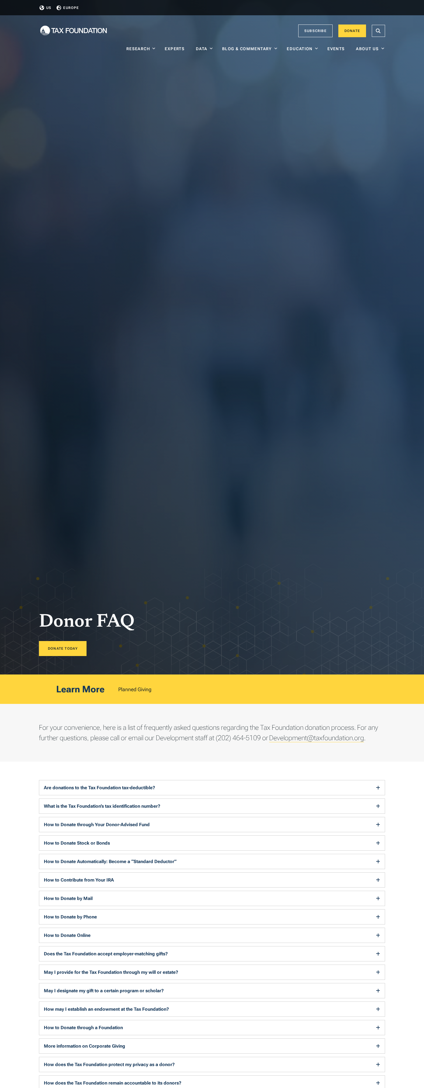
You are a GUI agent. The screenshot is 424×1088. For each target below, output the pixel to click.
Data (201, 48)
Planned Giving (134, 689)
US (48, 8)
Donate (352, 31)
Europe (71, 8)
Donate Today (63, 649)
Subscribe (315, 31)
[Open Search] (378, 31)
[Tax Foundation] (73, 31)
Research (138, 48)
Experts (176, 48)
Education (300, 48)
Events (337, 48)
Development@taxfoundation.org (316, 738)
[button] (212, 787)
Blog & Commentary (247, 48)
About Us (367, 48)
